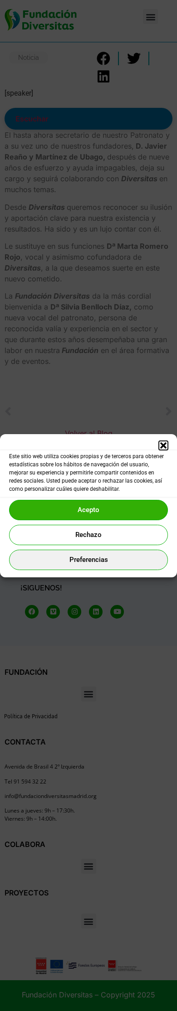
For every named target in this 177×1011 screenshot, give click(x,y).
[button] (163, 445)
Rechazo (88, 535)
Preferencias (88, 560)
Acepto (88, 510)
